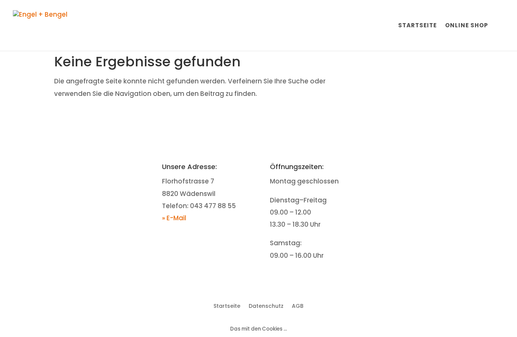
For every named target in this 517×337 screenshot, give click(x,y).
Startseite (417, 26)
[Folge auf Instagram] (428, 168)
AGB (298, 305)
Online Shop (466, 26)
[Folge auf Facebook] (412, 168)
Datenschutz (266, 305)
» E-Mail (174, 218)
